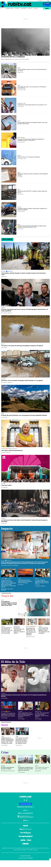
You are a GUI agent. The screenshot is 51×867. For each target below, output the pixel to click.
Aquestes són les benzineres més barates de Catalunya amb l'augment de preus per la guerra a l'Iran (31, 226)
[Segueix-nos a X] (24, 800)
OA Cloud (30, 858)
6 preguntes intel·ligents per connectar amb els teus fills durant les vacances (25, 769)
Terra (2, 413)
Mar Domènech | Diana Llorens (8, 770)
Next (4, 724)
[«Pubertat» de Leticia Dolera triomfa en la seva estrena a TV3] (8, 105)
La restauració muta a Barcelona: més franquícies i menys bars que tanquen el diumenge (24, 520)
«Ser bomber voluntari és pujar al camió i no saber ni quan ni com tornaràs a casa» (23, 273)
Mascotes (28, 626)
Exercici (3, 626)
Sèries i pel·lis (38, 711)
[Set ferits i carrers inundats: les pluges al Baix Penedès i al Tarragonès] (25, 363)
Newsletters (40, 0)
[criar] (25, 844)
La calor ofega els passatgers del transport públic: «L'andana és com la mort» (42, 582)
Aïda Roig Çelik (21, 772)
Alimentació (16, 626)
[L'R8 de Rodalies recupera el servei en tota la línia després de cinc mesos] (8, 70)
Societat (17, 8)
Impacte (3, 59)
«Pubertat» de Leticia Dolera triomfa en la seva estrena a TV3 (32, 104)
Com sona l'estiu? (6, 485)
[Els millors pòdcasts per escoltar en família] (8, 759)
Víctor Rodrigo (20, 106)
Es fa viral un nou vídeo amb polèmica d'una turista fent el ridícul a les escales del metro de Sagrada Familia (22, 740)
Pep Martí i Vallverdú (5, 452)
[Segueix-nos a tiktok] (27, 800)
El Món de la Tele (21, 103)
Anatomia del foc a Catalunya (13, 57)
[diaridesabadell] (25, 829)
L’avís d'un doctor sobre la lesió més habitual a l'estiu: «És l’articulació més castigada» (43, 630)
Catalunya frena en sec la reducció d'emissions (28, 157)
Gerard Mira (20, 176)
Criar (18, 172)
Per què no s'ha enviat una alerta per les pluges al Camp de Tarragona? (22, 345)
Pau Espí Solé (4, 417)
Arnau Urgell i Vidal (21, 89)
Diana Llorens (38, 770)
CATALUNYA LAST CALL (12, 448)
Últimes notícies (9, 8)
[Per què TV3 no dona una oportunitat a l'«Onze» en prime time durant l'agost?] (8, 706)
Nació (18, 85)
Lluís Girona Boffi (21, 142)
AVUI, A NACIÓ (7, 239)
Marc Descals (20, 228)
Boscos (3, 560)
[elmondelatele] (25, 840)
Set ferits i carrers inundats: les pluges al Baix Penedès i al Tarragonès (22, 380)
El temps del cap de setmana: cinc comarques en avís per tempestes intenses (24, 415)
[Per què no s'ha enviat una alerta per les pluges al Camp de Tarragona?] (25, 329)
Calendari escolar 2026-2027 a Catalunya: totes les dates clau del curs (32, 191)
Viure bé (7, 595)
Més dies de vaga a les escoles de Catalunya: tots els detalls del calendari (32, 174)
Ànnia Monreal (4, 487)
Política (30, 8)
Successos (24, 8)
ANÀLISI (34, 626)
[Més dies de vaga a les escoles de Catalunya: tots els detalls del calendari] (8, 175)
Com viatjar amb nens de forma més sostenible (42, 768)
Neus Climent (4, 347)
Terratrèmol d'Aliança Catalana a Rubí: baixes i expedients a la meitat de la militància (32, 209)
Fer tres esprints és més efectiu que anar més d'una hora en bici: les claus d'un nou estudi (6, 630)
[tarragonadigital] (25, 837)
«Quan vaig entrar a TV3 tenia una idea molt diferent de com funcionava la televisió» (25, 715)
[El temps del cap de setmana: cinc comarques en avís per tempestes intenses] (25, 398)
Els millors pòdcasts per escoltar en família (7, 768)
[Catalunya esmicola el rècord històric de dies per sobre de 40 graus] (25, 573)
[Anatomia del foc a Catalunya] (25, 42)
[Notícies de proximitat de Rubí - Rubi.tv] (17, 4)
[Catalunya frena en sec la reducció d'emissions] (8, 157)
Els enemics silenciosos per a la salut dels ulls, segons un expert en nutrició (19, 630)
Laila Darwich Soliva (30, 636)
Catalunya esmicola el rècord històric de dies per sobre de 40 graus (25, 581)
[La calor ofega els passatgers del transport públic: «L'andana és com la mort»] (42, 573)
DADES (23, 137)
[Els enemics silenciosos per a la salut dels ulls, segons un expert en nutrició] (19, 621)
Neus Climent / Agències (6, 312)
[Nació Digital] (6, 3)
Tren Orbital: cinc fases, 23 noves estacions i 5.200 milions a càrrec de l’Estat (31, 87)
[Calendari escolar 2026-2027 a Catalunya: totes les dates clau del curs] (8, 192)
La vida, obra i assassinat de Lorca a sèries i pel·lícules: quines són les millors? (42, 715)
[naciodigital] (25, 826)
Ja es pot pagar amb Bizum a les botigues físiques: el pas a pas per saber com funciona (32, 123)
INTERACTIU (9, 59)
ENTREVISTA (8, 560)
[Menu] (1, 8)
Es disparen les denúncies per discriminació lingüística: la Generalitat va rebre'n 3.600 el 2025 (30, 140)
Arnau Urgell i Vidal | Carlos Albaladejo (20, 59)
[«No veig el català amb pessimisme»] (25, 433)
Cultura (35, 8)
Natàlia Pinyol (20, 72)
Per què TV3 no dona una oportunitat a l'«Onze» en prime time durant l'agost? (8, 715)
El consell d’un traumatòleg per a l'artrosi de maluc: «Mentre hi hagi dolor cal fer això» (9, 603)
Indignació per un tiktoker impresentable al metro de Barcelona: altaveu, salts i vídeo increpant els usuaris (7, 740)
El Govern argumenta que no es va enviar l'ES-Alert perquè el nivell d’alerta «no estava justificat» (24, 310)
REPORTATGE (10, 271)
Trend (2, 736)
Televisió (3, 693)
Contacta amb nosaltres (25, 804)
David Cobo (4, 523)
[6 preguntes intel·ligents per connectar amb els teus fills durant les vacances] (25, 759)
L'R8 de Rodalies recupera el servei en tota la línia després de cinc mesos (31, 70)
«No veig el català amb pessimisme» (12, 450)
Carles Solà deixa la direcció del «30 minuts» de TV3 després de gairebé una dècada (23, 695)
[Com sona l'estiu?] (25, 468)
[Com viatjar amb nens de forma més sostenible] (42, 759)
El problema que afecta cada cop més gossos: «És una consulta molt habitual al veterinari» (31, 631)
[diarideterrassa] (25, 833)
